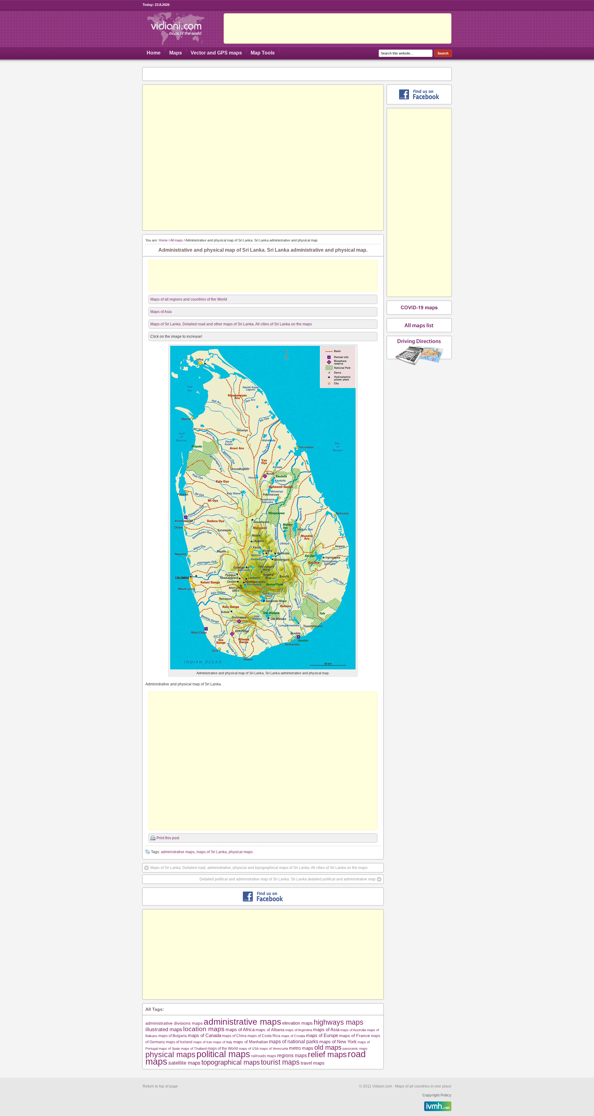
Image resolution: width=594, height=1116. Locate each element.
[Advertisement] (337, 28)
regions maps (292, 1055)
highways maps (339, 1022)
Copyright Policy (436, 1095)
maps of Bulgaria (172, 1036)
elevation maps (297, 1023)
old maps (328, 1047)
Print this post (168, 838)
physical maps (241, 852)
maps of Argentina (298, 1030)
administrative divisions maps (174, 1023)
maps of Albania (270, 1029)
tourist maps (280, 1062)
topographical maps (230, 1062)
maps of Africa (240, 1029)
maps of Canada (204, 1035)
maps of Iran (202, 1042)
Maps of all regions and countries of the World (188, 299)
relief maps (327, 1054)
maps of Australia (353, 1030)
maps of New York (338, 1041)
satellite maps (184, 1063)
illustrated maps (163, 1029)
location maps (204, 1028)
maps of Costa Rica (264, 1036)
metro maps (301, 1048)
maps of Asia (326, 1029)
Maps (175, 52)
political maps (223, 1054)
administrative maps (178, 852)
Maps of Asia (161, 312)
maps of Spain (169, 1048)
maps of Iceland (179, 1042)
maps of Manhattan (250, 1042)
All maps (176, 240)
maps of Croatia (293, 1036)
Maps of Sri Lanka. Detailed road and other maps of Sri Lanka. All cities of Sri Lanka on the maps (231, 324)
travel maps (313, 1063)
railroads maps (263, 1056)
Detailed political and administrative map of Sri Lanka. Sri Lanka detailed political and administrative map (288, 879)
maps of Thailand (194, 1048)
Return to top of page (160, 1086)
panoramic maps (355, 1048)
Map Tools (263, 52)
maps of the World (223, 1048)
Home (154, 52)
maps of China (234, 1036)
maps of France (354, 1035)
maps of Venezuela (274, 1048)
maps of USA (249, 1048)
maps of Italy (222, 1042)
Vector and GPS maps (216, 52)
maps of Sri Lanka (211, 852)
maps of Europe (322, 1035)
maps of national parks (293, 1041)
